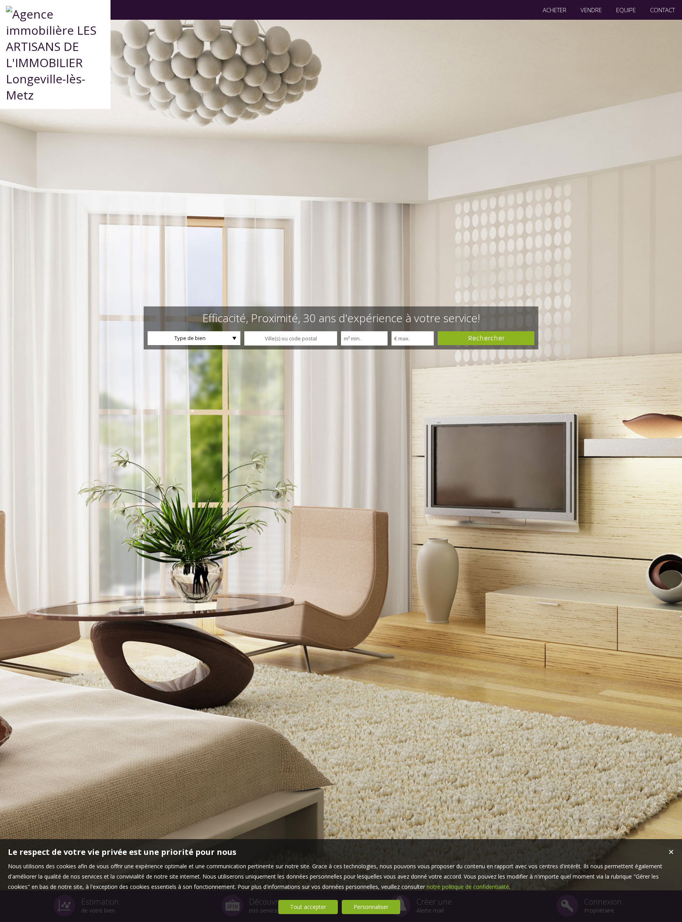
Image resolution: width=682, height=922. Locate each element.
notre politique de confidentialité (468, 886)
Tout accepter (308, 907)
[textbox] (290, 338)
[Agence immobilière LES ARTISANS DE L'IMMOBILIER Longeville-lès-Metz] (55, 95)
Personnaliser (371, 907)
